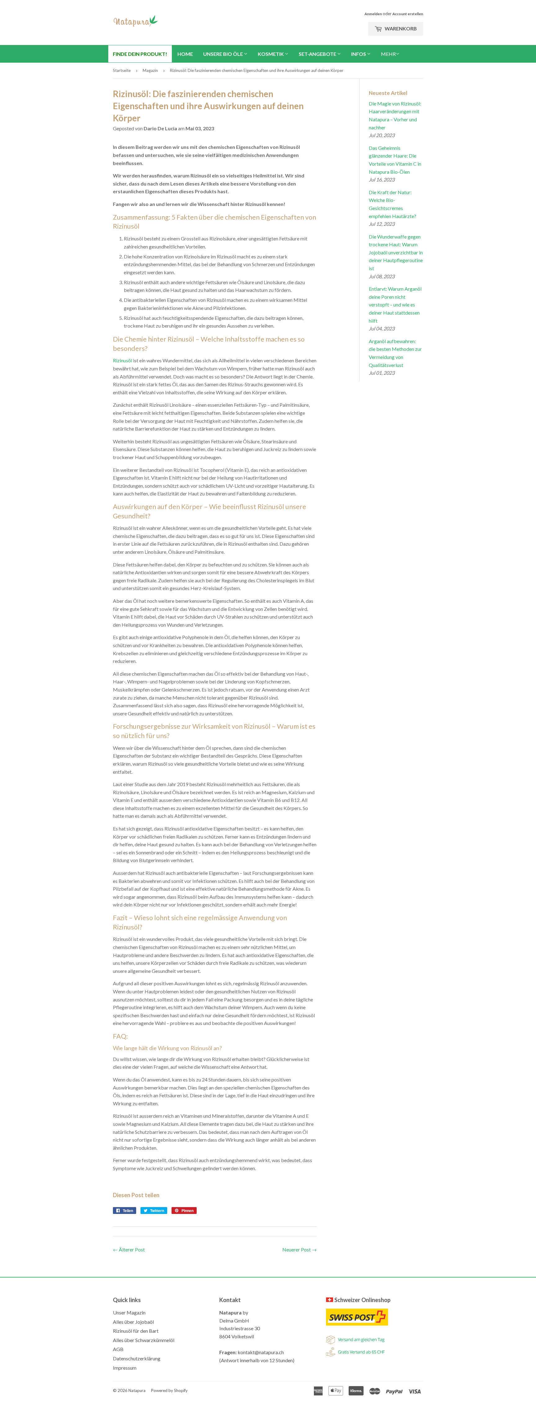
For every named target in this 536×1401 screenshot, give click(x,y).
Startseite (122, 70)
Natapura (136, 1390)
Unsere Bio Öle (223, 54)
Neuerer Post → (299, 1249)
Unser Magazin (129, 1312)
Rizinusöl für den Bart (136, 1331)
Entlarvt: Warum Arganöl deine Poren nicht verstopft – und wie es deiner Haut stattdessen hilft (395, 304)
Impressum (124, 1368)
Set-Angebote (318, 54)
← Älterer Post (129, 1249)
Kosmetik (271, 54)
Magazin (150, 70)
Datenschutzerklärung (136, 1358)
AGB (118, 1349)
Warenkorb (400, 28)
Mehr (388, 54)
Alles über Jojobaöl (133, 1322)
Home (185, 54)
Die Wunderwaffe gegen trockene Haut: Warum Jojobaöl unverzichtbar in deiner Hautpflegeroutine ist (396, 252)
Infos (359, 54)
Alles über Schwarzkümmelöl (143, 1340)
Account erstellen (407, 13)
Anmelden (373, 13)
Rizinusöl (122, 360)
